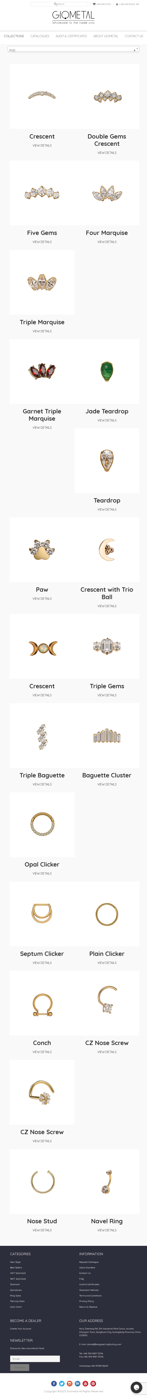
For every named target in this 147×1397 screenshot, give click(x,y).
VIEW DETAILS (42, 145)
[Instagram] (70, 1383)
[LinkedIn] (77, 1383)
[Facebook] (54, 1383)
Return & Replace (88, 1306)
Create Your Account (20, 1328)
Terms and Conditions (90, 1295)
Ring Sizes (15, 1295)
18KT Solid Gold (18, 1278)
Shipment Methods (89, 1290)
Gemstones (16, 1290)
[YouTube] (85, 1383)
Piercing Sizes (17, 1301)
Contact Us (134, 36)
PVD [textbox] (72, 50)
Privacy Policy (86, 1301)
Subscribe (20, 1367)
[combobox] (73, 48)
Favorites (104, 4)
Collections (14, 36)
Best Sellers (16, 1267)
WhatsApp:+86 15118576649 (93, 1365)
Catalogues (39, 36)
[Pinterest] (93, 1383)
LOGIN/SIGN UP (129, 4)
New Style (15, 1262)
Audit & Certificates (71, 36)
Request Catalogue (89, 1262)
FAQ (81, 1278)
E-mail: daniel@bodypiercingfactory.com (100, 1344)
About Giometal (105, 36)
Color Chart (16, 1306)
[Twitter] (62, 1383)
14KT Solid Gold (18, 1273)
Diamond (15, 1284)
